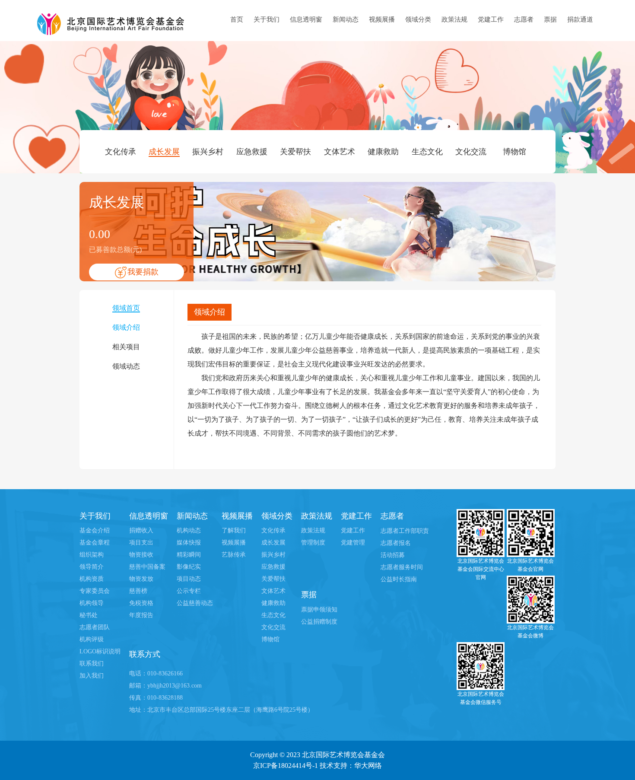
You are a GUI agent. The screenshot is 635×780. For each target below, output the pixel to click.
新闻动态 (346, 19)
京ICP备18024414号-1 (285, 765)
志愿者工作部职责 (405, 531)
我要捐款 (143, 271)
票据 (550, 19)
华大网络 (368, 765)
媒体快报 (189, 542)
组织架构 (91, 554)
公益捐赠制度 (319, 621)
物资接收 (141, 554)
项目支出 (141, 542)
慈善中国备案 (147, 567)
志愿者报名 (396, 543)
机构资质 (91, 579)
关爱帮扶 (295, 151)
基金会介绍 (94, 530)
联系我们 (91, 663)
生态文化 (427, 151)
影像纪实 (189, 567)
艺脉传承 (234, 554)
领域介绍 (126, 327)
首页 (236, 19)
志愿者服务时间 (402, 567)
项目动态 (189, 579)
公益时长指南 (399, 579)
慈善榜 (138, 591)
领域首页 (126, 308)
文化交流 (470, 151)
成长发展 (164, 151)
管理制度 (313, 542)
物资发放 (141, 579)
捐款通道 (580, 19)
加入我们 (91, 675)
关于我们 (266, 19)
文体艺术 (339, 151)
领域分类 (418, 19)
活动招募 (393, 555)
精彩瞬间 (189, 554)
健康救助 (383, 151)
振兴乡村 (207, 151)
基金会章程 (94, 542)
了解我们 (234, 530)
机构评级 (91, 639)
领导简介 (91, 567)
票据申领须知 (319, 609)
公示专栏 (189, 591)
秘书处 (88, 615)
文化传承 (120, 151)
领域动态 (126, 366)
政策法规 (454, 19)
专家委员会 (94, 591)
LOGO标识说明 (100, 651)
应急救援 (251, 151)
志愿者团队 (94, 627)
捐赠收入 (141, 530)
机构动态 (189, 530)
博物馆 (514, 151)
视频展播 (382, 19)
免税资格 (141, 603)
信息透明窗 (306, 19)
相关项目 (126, 346)
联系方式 (144, 654)
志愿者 (523, 19)
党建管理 (353, 542)
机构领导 (91, 603)
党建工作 (491, 19)
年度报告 (141, 615)
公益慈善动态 (195, 603)
